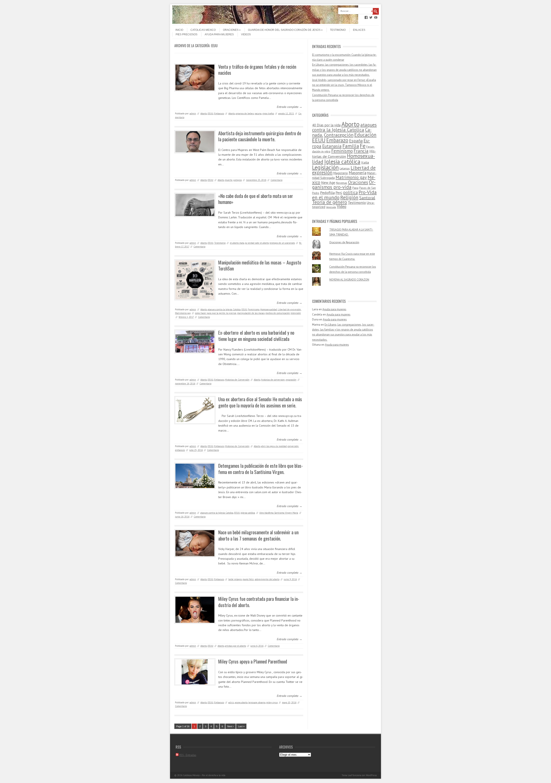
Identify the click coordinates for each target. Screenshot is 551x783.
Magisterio (340, 173)
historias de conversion (273, 379)
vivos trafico (268, 113)
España (356, 140)
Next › (230, 726)
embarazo (180, 450)
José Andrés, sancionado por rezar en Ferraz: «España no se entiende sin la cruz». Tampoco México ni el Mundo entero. (344, 85)
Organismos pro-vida (344, 184)
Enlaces (359, 29)
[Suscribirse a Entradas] (177, 755)
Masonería (357, 172)
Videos (246, 34)
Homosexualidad (268, 309)
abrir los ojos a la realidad (274, 446)
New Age (328, 182)
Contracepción (338, 135)
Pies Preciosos (186, 34)
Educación (365, 135)
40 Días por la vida (326, 125)
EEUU (210, 113)
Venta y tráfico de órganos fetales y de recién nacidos (257, 69)
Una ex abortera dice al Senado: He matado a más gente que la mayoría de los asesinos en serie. (260, 402)
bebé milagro (235, 579)
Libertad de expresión (289, 309)
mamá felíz (248, 579)
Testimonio (338, 29)
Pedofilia (327, 192)
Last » (241, 726)
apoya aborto (241, 702)
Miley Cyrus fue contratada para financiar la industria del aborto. (258, 601)
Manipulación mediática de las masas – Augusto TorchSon (259, 265)
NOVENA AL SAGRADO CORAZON (349, 279)
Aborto (203, 113)
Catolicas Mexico (203, 29)
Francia (361, 151)
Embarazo (219, 113)
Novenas (341, 183)
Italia (365, 162)
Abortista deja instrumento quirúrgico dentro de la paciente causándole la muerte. (259, 136)
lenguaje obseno (256, 702)
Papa (355, 188)
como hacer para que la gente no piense (215, 313)
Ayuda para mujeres (219, 34)
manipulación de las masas (251, 313)
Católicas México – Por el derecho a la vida (204, 775)
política (350, 192)
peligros (237, 180)
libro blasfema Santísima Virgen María (278, 512)
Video (341, 206)
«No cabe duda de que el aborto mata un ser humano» (255, 198)
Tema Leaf (347, 775)
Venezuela (331, 207)
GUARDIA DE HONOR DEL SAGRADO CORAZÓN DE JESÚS (284, 29)
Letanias (345, 168)
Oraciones (230, 29)
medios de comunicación (277, 313)
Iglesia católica (248, 512)
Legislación (325, 167)
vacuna (258, 113)
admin (193, 113)
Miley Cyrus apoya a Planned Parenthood (252, 661)
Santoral (367, 197)
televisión (296, 313)
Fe (362, 145)
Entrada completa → (289, 107)
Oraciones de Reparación (344, 242)
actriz (231, 702)
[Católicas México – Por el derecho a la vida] (265, 23)
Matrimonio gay (183, 313)
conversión (293, 446)
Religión (349, 197)
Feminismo (253, 309)
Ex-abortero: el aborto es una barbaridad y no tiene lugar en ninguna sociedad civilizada (256, 335)
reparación (291, 379)
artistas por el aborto (235, 645)
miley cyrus (272, 702)
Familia (350, 146)
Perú (339, 192)
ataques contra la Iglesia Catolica (224, 309)
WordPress (371, 775)
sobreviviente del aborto (267, 579)
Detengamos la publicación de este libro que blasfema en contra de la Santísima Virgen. (260, 468)
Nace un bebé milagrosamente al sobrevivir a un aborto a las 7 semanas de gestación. (258, 535)
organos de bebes (245, 113)
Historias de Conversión (237, 379)
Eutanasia (332, 146)
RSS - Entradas (187, 755)
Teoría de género (329, 202)
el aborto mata (237, 242)
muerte (228, 180)
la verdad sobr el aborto (257, 242)
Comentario (276, 180)
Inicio (179, 29)
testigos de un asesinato (282, 242)
